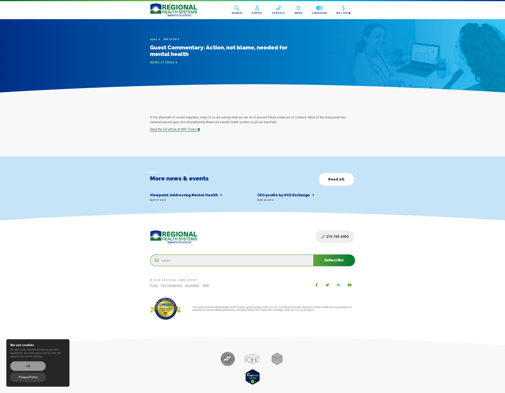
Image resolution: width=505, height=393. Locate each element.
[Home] (177, 10)
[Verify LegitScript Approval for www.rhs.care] (252, 383)
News (154, 39)
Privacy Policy (28, 377)
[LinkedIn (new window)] (338, 285)
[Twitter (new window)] (327, 285)
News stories (162, 62)
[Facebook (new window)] (316, 285)
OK (28, 366)
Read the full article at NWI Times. (173, 129)
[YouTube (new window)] (349, 285)
